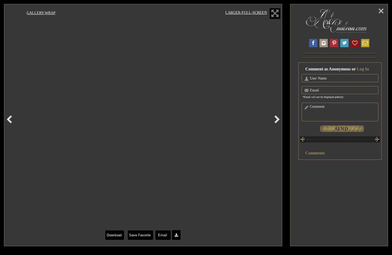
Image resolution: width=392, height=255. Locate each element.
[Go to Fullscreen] (275, 13)
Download (115, 235)
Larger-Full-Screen (246, 12)
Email (163, 235)
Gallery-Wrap (41, 13)
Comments (315, 153)
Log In (363, 69)
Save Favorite (140, 235)
